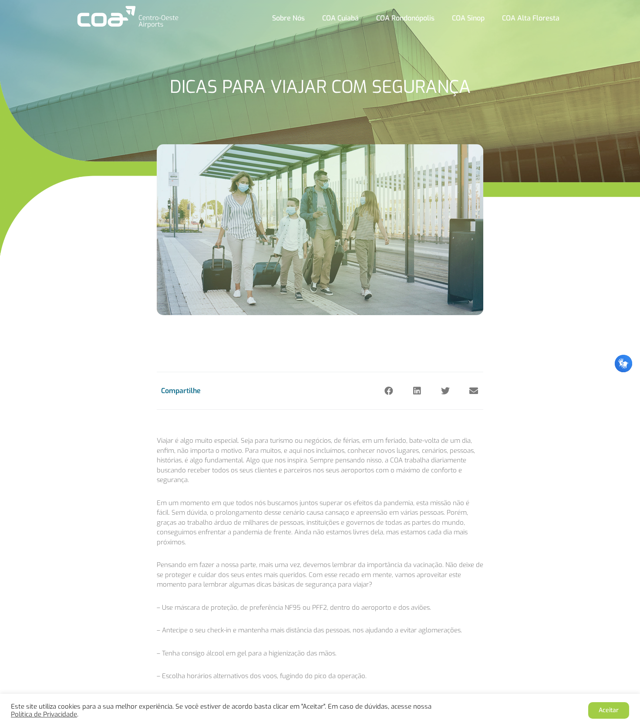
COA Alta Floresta (530, 18)
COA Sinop (468, 18)
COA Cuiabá (340, 18)
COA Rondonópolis (405, 18)
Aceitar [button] (609, 710)
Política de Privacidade (44, 714)
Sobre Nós (288, 18)
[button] (388, 391)
